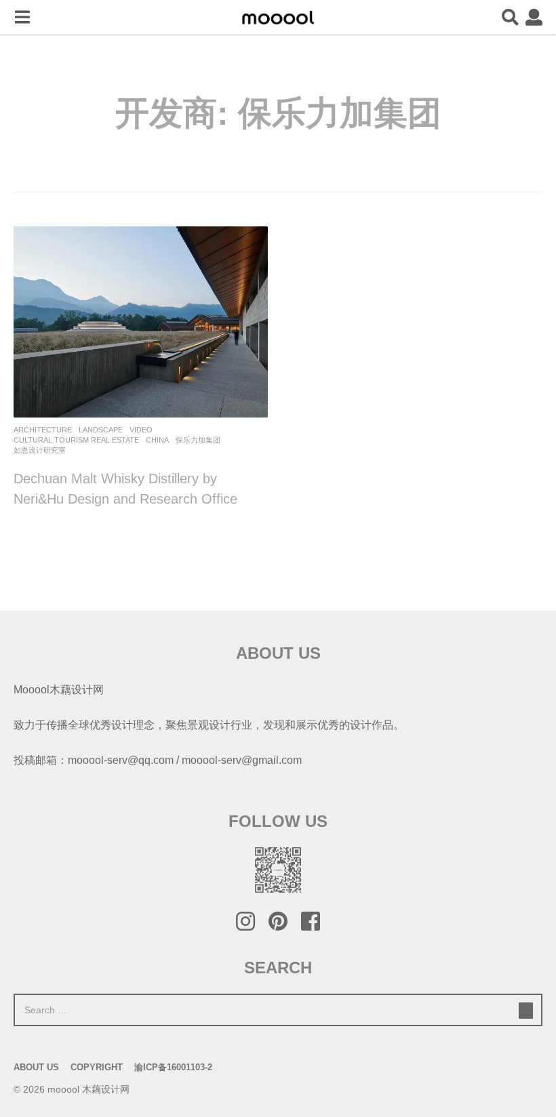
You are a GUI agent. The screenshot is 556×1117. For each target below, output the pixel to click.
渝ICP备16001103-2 (173, 1067)
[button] (22, 17)
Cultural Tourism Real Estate (76, 440)
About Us (36, 1067)
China (157, 440)
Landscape (101, 430)
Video (141, 430)
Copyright (97, 1067)
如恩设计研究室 (40, 450)
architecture (43, 430)
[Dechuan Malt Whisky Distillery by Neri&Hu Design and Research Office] (141, 321)
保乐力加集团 (198, 440)
